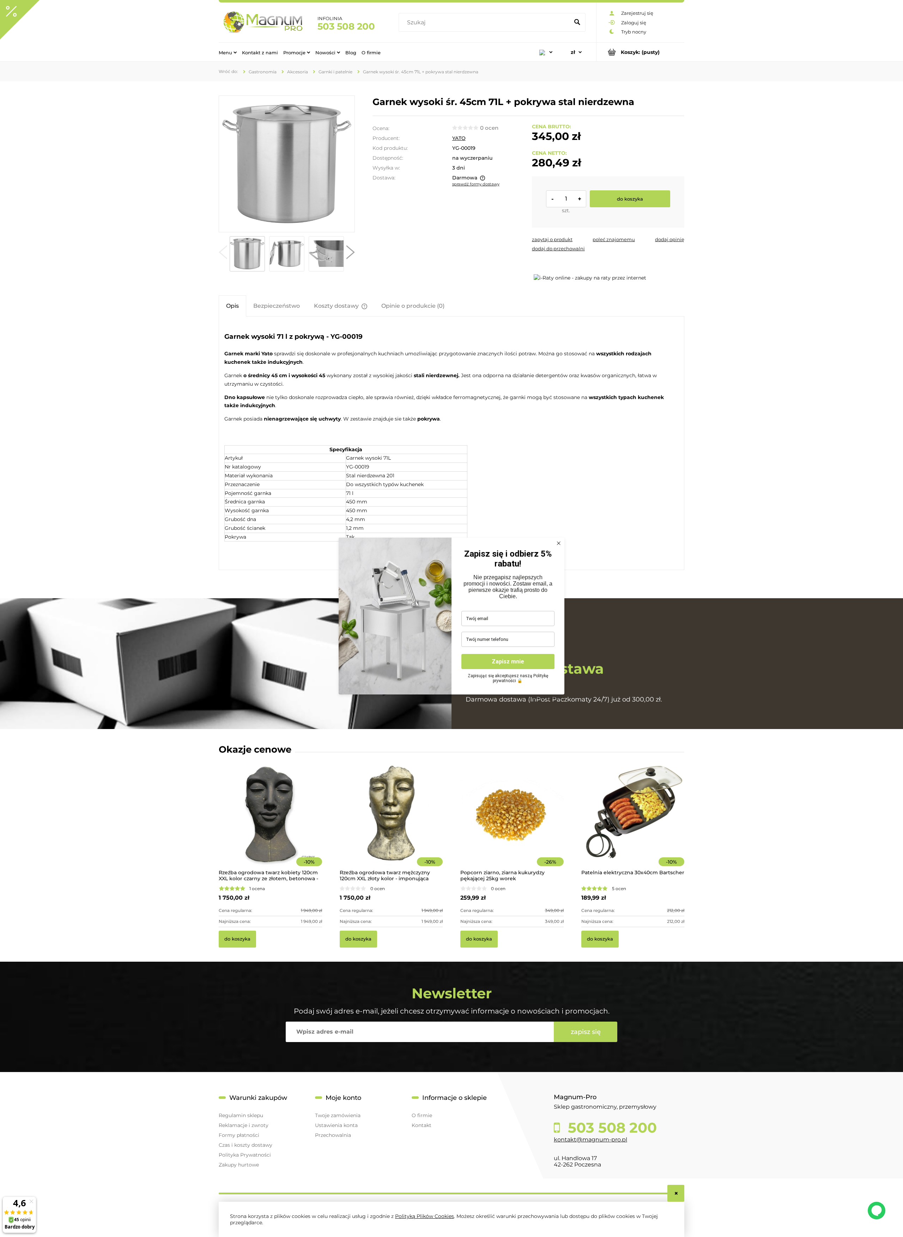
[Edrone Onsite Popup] (451, 618)
